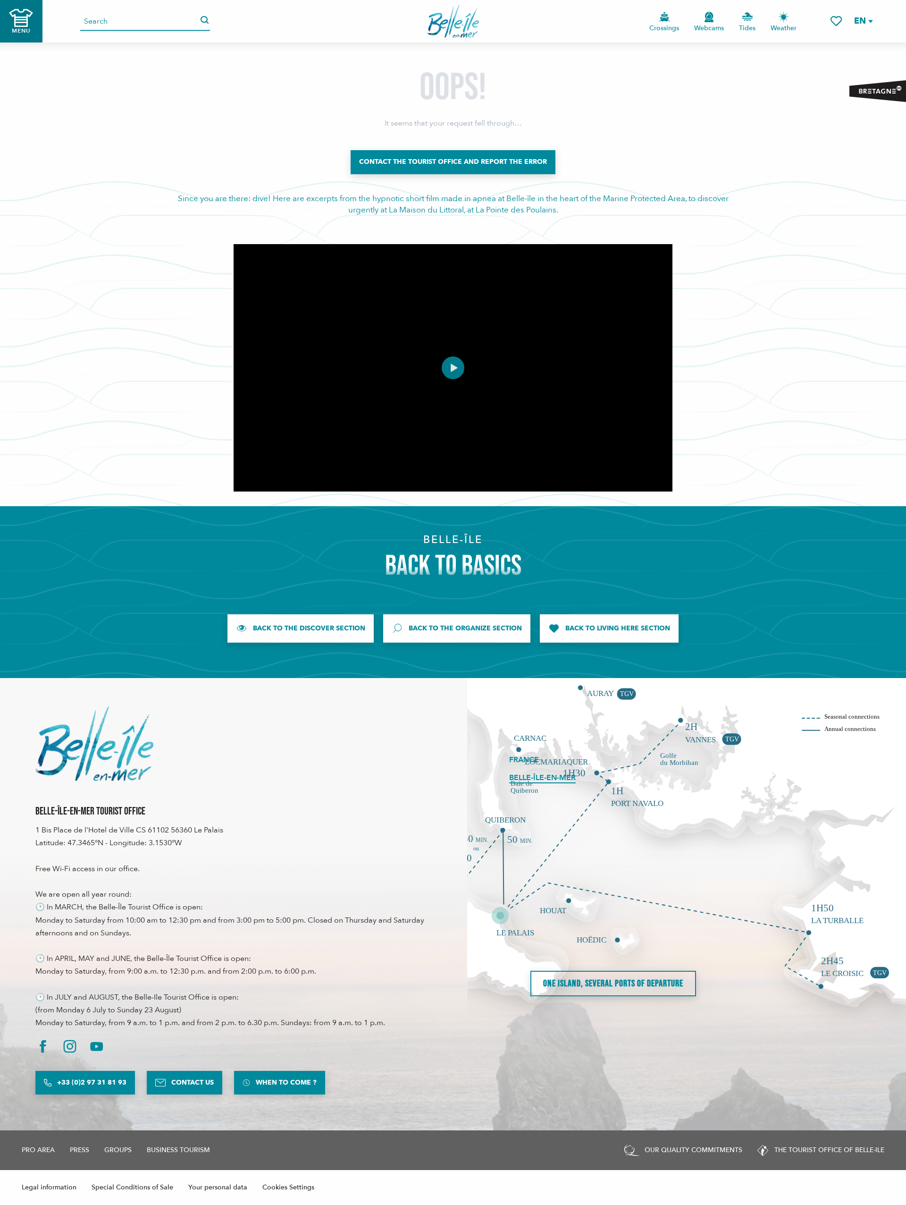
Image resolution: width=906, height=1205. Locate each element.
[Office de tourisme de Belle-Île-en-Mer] (94, 743)
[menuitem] (453, 21)
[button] (863, 21)
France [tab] (524, 760)
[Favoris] (836, 21)
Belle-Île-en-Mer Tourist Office (90, 811)
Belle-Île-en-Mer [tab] (542, 777)
